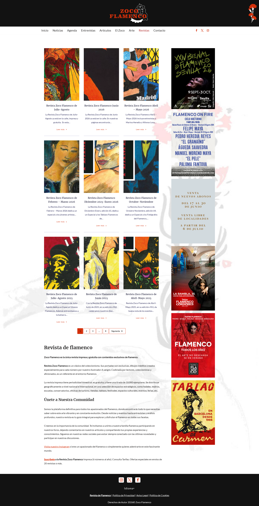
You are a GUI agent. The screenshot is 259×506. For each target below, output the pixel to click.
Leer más (61, 129)
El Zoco (120, 30)
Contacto (159, 30)
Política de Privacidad (124, 495)
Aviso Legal (142, 495)
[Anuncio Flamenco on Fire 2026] (193, 175)
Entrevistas (88, 30)
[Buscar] (215, 30)
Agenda (72, 30)
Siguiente (115, 331)
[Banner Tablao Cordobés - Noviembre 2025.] (193, 309)
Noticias (58, 30)
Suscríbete (49, 459)
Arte (132, 30)
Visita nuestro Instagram (57, 446)
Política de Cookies (159, 495)
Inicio (44, 30)
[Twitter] (202, 30)
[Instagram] (208, 30)
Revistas (144, 30)
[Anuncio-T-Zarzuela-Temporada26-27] (193, 242)
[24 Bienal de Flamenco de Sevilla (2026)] (193, 108)
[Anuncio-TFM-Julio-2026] (193, 376)
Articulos (105, 30)
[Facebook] (196, 30)
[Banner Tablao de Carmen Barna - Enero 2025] (193, 443)
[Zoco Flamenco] (129, 13)
